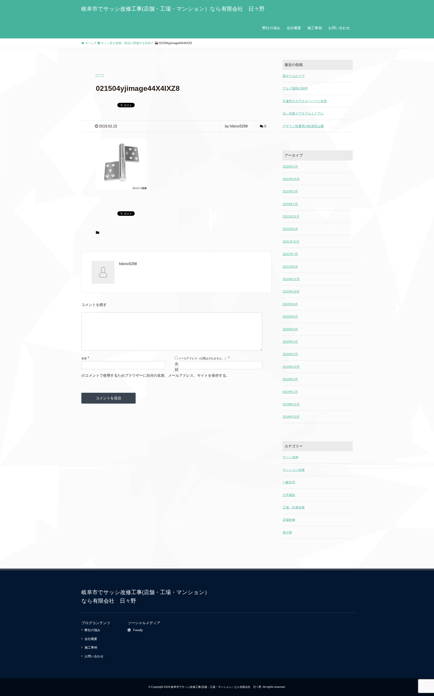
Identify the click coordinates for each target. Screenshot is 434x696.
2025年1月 (290, 166)
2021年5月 (290, 266)
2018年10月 (291, 417)
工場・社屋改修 (294, 507)
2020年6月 (290, 304)
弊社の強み (271, 28)
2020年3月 (290, 341)
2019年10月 (291, 367)
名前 (84, 358)
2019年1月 (290, 392)
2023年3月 (290, 191)
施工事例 (314, 28)
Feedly (138, 630)
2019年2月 (290, 379)
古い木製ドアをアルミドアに (303, 113)
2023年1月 (290, 204)
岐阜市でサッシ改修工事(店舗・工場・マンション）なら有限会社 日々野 (173, 9)
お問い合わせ (339, 28)
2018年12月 (291, 404)
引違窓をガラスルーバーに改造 (305, 101)
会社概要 (294, 28)
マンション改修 (294, 470)
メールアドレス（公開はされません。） (202, 358)
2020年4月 (290, 329)
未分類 (287, 532)
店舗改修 (289, 520)
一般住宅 (289, 482)
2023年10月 (291, 179)
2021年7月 (290, 254)
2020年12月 (291, 279)
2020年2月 (290, 354)
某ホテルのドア (294, 76)
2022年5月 (290, 229)
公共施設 (289, 495)
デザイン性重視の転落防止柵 (303, 126)
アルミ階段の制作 (295, 88)
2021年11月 (291, 241)
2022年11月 (291, 216)
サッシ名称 (290, 457)
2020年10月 (291, 291)
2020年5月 (290, 316)
